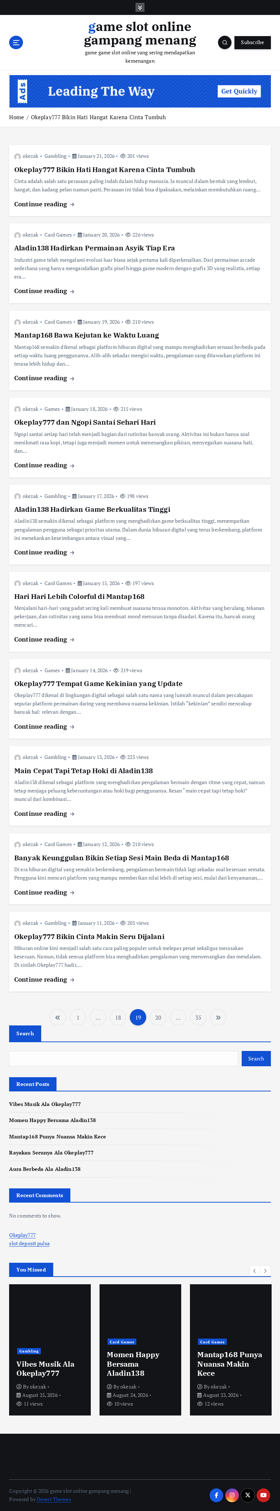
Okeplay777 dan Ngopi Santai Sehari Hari (85, 422)
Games (52, 408)
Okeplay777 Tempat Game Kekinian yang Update (98, 683)
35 (198, 1017)
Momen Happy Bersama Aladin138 (52, 1120)
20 (158, 1017)
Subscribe (252, 42)
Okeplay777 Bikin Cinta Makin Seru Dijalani (89, 936)
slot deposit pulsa (29, 1243)
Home (16, 117)
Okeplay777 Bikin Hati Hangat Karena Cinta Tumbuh (98, 117)
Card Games (58, 234)
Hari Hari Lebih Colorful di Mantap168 (79, 596)
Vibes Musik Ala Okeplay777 (45, 1104)
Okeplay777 (22, 1235)
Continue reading (41, 204)
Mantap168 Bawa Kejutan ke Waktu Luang (86, 335)
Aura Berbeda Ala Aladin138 (45, 1169)
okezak (31, 155)
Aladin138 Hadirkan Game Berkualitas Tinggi (92, 509)
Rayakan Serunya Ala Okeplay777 (51, 1152)
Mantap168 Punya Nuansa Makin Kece (57, 1136)
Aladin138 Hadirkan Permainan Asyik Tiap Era (94, 248)
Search (25, 1033)
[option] (50, 1349)
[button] (254, 1270)
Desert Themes (54, 1499)
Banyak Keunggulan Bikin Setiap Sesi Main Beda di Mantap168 (121, 857)
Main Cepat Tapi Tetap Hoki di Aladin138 (83, 770)
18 (118, 1017)
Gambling (55, 155)
